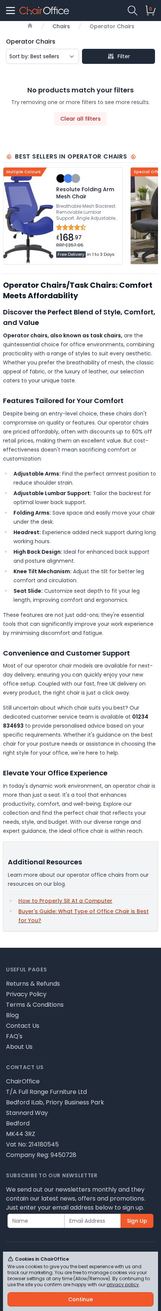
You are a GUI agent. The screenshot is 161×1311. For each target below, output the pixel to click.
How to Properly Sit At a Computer (65, 901)
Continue (80, 1299)
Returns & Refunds (33, 983)
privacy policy (123, 1284)
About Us (19, 1046)
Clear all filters (80, 118)
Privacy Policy (26, 994)
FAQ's (14, 1036)
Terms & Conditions (35, 1004)
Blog (12, 1015)
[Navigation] (10, 11)
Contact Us (22, 1025)
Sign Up (137, 1221)
